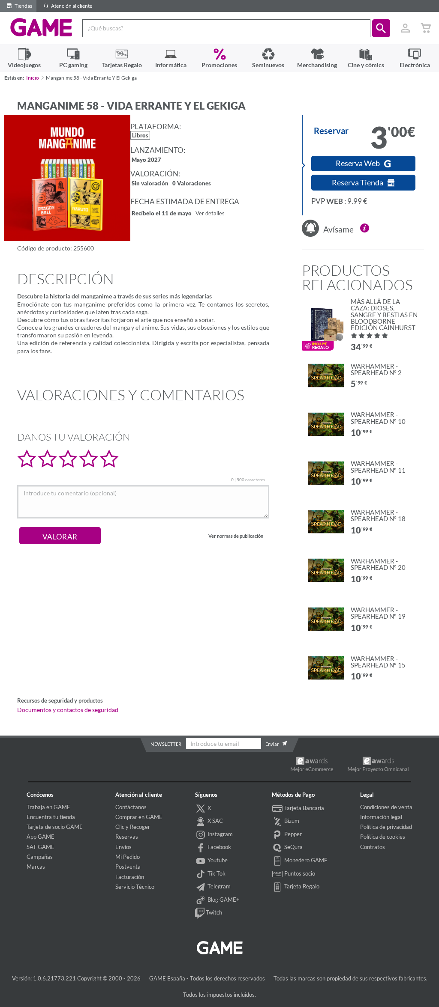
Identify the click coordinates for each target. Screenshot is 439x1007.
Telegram (218, 886)
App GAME (40, 836)
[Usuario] (405, 28)
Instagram (219, 834)
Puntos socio (299, 873)
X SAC (214, 820)
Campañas (40, 856)
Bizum (291, 820)
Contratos (372, 846)
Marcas (36, 866)
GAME (41, 27)
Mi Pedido (127, 856)
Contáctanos (131, 807)
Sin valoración (150, 184)
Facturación (129, 876)
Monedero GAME (305, 860)
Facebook (218, 846)
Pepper (292, 834)
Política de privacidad (386, 826)
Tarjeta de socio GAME (55, 826)
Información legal (381, 816)
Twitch (213, 912)
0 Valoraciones (191, 184)
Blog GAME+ (223, 899)
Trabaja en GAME (48, 807)
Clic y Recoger (132, 826)
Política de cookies (382, 836)
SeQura (293, 846)
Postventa (128, 866)
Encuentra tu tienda (51, 816)
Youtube (217, 860)
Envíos (123, 846)
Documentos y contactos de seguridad (67, 710)
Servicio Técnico (134, 886)
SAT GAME (40, 846)
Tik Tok (216, 873)
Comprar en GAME (138, 816)
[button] (381, 28)
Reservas (126, 836)
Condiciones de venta (386, 807)
